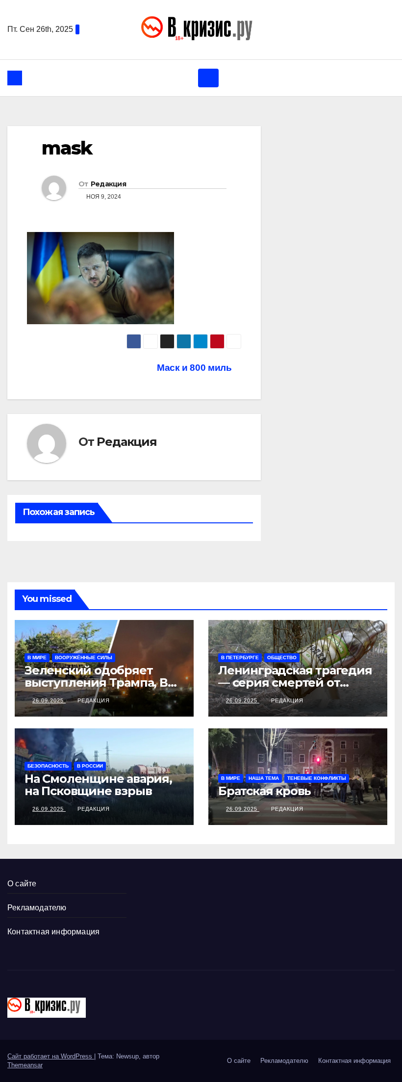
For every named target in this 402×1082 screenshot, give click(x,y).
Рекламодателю (37, 907)
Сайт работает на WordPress (50, 1056)
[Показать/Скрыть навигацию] (208, 78)
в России (90, 766)
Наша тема (264, 778)
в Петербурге (240, 657)
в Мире (37, 657)
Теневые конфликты (316, 778)
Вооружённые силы (83, 657)
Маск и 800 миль (195, 367)
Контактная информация (53, 931)
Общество (282, 657)
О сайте (21, 883)
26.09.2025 (49, 700)
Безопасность (48, 766)
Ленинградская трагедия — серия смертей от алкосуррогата (295, 682)
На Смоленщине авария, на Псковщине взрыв (98, 785)
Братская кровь (264, 791)
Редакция (108, 184)
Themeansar (25, 1065)
